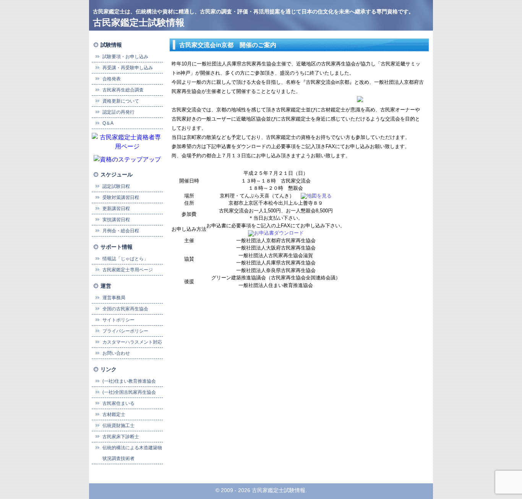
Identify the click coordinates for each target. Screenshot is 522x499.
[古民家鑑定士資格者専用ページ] (127, 141)
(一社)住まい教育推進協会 (129, 381)
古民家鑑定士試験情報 (139, 22)
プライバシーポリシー (125, 331)
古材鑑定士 (113, 414)
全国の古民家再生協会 (125, 308)
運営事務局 (113, 297)
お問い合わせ (116, 353)
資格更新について (120, 101)
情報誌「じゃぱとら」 (125, 258)
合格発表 (111, 79)
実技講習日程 (116, 219)
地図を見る (319, 196)
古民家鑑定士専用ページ (127, 269)
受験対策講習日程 (120, 197)
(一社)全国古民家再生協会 (129, 392)
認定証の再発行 (118, 112)
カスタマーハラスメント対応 (132, 342)
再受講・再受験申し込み (127, 67)
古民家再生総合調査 (123, 90)
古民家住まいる (118, 403)
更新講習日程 (116, 208)
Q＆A (107, 123)
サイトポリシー (118, 320)
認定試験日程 (116, 186)
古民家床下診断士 (120, 436)
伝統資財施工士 (118, 425)
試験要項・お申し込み (125, 56)
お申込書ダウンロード (279, 233)
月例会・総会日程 (120, 230)
